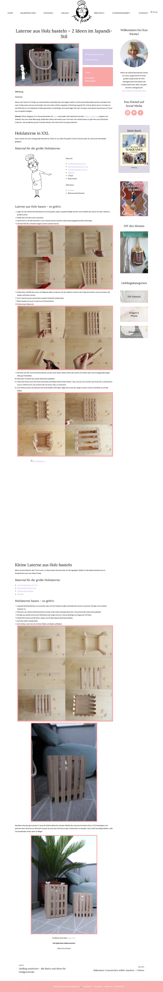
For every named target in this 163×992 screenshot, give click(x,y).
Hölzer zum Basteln (91, 116)
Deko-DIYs (71, 938)
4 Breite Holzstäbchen (25, 591)
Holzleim (71, 173)
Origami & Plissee (134, 314)
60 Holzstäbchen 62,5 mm (26, 588)
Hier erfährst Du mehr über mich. (134, 91)
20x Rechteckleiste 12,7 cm (78, 167)
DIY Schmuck (134, 296)
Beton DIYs (134, 332)
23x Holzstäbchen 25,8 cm (77, 170)
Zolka (55, 116)
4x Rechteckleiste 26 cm (77, 164)
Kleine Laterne (90, 81)
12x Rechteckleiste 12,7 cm (27, 585)
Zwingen (71, 190)
